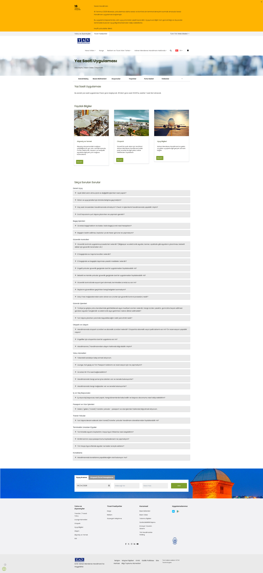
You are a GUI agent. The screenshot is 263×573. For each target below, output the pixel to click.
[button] (261, 2)
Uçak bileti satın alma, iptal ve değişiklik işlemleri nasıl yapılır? (101, 193)
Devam (79, 162)
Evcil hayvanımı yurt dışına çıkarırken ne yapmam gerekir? (101, 214)
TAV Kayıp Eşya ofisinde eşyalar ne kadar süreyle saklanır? (100, 446)
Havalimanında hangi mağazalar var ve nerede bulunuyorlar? (102, 386)
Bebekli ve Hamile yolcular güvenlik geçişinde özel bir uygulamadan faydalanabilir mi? (111, 275)
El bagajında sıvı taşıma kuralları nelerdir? (94, 254)
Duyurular (116, 79)
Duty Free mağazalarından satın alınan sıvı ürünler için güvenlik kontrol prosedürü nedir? (112, 297)
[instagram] (131, 544)
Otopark (77, 523)
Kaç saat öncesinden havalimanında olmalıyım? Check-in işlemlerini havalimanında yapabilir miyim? (117, 207)
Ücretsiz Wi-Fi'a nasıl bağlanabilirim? (92, 372)
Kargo (109, 511)
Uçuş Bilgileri (78, 527)
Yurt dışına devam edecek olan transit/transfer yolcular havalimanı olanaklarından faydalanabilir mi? (118, 420)
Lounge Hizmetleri (80, 520)
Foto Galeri (149, 79)
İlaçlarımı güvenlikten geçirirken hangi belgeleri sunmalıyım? (101, 289)
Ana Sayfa (78, 68)
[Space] (84, 41)
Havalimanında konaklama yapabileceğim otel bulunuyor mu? (102, 457)
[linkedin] (134, 544)
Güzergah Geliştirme (114, 518)
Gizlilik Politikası (148, 560)
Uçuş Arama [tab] (81, 477)
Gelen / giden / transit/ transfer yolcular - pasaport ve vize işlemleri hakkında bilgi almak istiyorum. (117, 409)
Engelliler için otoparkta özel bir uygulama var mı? (97, 339)
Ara (179, 486)
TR (180, 50)
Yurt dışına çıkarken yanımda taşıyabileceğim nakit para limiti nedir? (104, 318)
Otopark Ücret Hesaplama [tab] (101, 477)
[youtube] (137, 544)
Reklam (109, 515)
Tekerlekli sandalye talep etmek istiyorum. (94, 358)
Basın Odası (89, 68)
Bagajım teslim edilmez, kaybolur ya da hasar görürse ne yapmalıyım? (105, 233)
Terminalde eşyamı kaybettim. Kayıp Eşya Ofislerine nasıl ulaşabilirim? (105, 432)
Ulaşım (76, 531)
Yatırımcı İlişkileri (145, 518)
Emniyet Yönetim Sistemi (146, 527)
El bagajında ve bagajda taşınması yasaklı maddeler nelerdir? (102, 261)
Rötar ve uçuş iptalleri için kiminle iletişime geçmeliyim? (99, 200)
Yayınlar (132, 79)
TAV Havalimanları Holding (146, 533)
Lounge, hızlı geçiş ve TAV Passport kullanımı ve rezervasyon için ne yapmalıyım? (109, 365)
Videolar (165, 79)
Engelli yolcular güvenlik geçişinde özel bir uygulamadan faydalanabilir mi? (107, 268)
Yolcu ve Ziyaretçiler (83, 34)
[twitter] (128, 544)
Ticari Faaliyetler (100, 34)
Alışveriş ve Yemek (81, 535)
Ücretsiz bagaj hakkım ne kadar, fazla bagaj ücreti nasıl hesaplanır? (104, 226)
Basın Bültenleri (100, 79)
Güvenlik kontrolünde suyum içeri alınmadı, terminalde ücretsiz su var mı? (106, 282)
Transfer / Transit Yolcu (80, 514)
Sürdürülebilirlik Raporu (147, 522)
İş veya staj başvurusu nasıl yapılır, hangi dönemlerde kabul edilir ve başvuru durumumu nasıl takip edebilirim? (121, 397)
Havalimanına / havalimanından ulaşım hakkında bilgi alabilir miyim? (104, 346)
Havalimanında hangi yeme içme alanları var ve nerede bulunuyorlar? (105, 379)
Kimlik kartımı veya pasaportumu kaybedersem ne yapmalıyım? (103, 439)
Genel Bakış (83, 79)
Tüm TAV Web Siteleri (179, 34)
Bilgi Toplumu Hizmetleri (131, 563)
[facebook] (126, 544)
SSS (75, 538)
